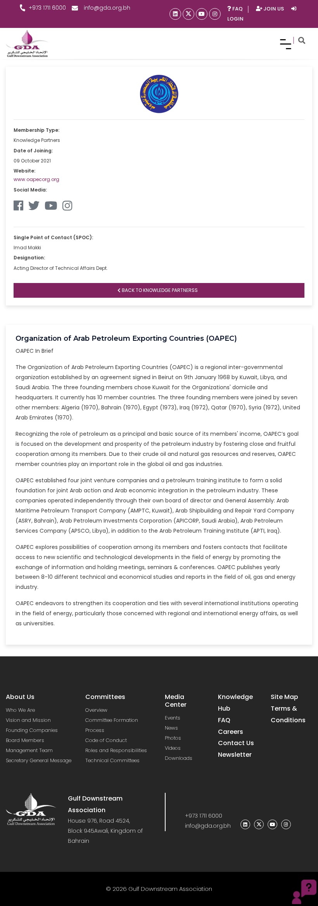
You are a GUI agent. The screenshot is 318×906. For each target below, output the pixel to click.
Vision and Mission (28, 720)
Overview (96, 710)
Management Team (29, 750)
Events (172, 717)
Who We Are (20, 710)
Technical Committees (112, 760)
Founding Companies (32, 730)
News (171, 728)
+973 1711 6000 (47, 8)
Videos (173, 748)
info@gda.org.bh (107, 8)
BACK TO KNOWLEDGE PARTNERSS (159, 290)
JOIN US (273, 8)
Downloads (178, 758)
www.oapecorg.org (36, 179)
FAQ (237, 8)
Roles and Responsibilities (116, 750)
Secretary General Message (38, 760)
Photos (173, 738)
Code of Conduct (106, 740)
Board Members (25, 740)
